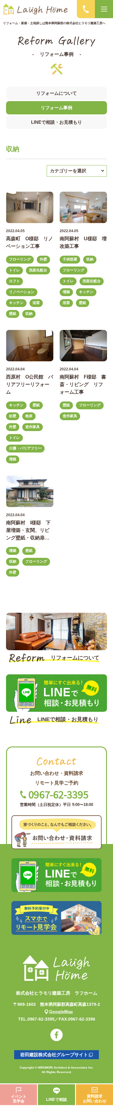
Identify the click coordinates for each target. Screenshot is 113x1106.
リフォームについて (56, 93)
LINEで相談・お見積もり (56, 122)
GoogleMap (61, 1011)
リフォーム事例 (56, 107)
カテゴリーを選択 (68, 170)
